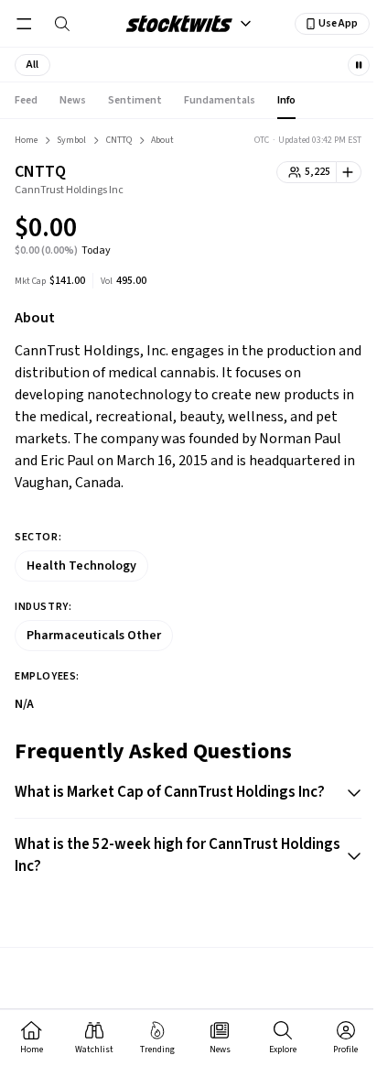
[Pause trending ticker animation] (359, 65)
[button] (32, 65)
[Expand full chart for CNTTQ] (311, 230)
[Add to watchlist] (349, 172)
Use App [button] (338, 23)
